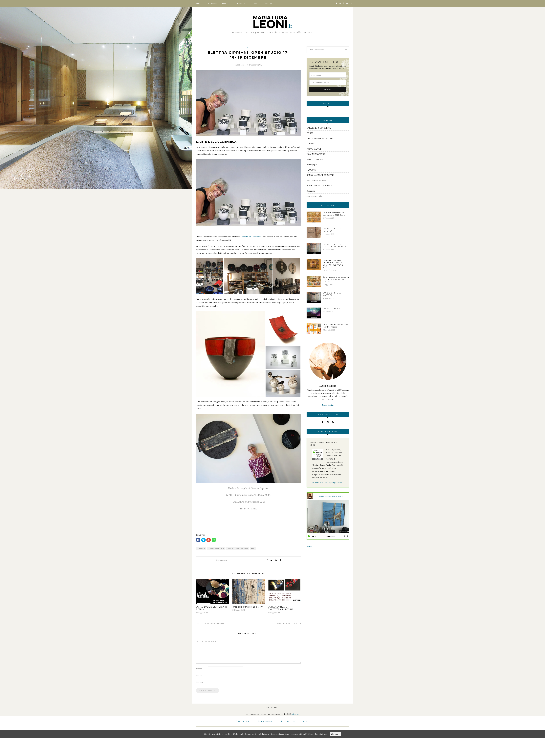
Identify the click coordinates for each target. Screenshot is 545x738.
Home (199, 4)
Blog (224, 4)
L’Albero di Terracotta (251, 236)
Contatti (267, 4)
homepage (312, 164)
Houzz (309, 546)
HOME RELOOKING (316, 154)
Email (199, 675)
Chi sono (212, 4)
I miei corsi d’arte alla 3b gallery (247, 607)
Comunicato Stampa (321, 482)
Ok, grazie (335, 734)
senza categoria (314, 196)
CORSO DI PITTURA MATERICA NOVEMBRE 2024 (336, 245)
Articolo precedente (211, 623)
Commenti (222, 560)
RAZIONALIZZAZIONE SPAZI (320, 175)
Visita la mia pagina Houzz (331, 496)
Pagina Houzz (337, 482)
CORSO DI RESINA (331, 309)
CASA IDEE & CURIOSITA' (319, 128)
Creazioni (240, 4)
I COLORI (311, 170)
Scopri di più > (328, 405)
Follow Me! (295, 714)
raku (253, 548)
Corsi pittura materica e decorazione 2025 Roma (334, 214)
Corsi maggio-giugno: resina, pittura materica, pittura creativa (336, 279)
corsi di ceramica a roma (237, 548)
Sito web (199, 682)
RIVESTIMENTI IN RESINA (319, 185)
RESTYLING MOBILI (316, 180)
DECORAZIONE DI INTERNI (320, 138)
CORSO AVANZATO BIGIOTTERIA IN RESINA (280, 608)
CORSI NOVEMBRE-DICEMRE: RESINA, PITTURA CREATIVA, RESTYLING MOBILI (335, 263)
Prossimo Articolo (287, 623)
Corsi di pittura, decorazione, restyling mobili (336, 325)
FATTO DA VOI (314, 149)
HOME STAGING (315, 159)
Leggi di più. (321, 734)
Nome (199, 669)
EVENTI (248, 48)
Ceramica (201, 548)
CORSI (254, 4)
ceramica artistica (216, 548)
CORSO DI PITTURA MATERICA (332, 229)
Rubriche (311, 191)
